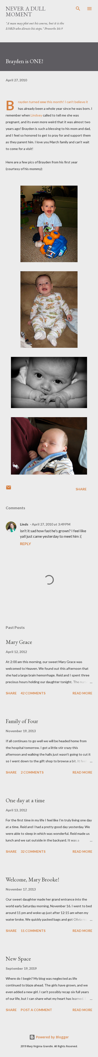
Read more (82, 693)
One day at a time (25, 800)
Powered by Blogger (52, 1037)
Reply (25, 543)
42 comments (33, 693)
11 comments (33, 931)
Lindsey (36, 115)
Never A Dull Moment (25, 11)
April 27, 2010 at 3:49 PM (51, 524)
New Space (18, 958)
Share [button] (81, 489)
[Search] (78, 8)
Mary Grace (19, 642)
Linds (24, 524)
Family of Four (22, 721)
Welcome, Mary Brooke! (32, 879)
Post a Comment (36, 1010)
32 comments (33, 851)
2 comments (32, 772)
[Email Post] (8, 489)
